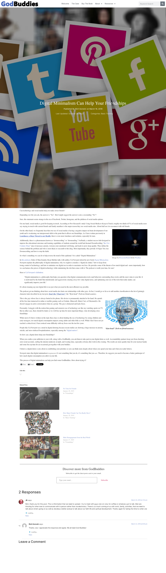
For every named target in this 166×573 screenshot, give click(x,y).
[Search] (162, 3)
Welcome (65, 4)
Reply (27, 516)
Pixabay (138, 257)
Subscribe (104, 480)
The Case (75, 4)
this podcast (26, 260)
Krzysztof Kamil (125, 257)
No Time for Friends (69, 388)
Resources (109, 4)
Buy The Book (87, 4)
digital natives (72, 330)
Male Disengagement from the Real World (76, 437)
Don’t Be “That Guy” (57, 294)
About (97, 4)
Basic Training (107, 113)
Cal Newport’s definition (34, 272)
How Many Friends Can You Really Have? (76, 413)
